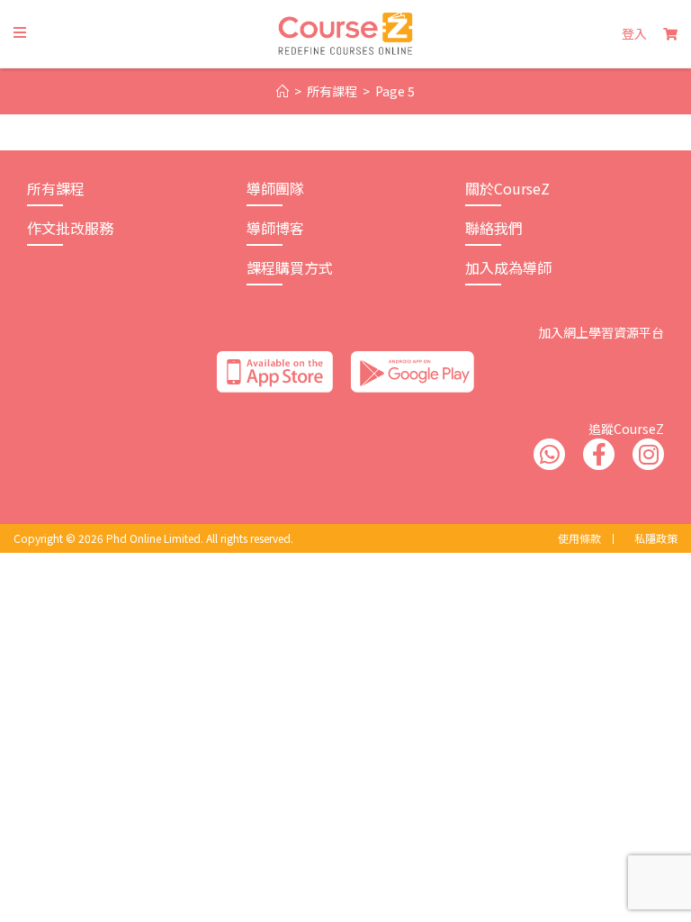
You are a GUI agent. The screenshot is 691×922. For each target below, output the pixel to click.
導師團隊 (275, 188)
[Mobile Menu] (20, 32)
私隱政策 (656, 538)
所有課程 (56, 188)
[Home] (282, 91)
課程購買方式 (290, 267)
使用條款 (579, 538)
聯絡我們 (494, 228)
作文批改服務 (70, 228)
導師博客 (275, 228)
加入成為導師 (508, 267)
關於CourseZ (507, 188)
